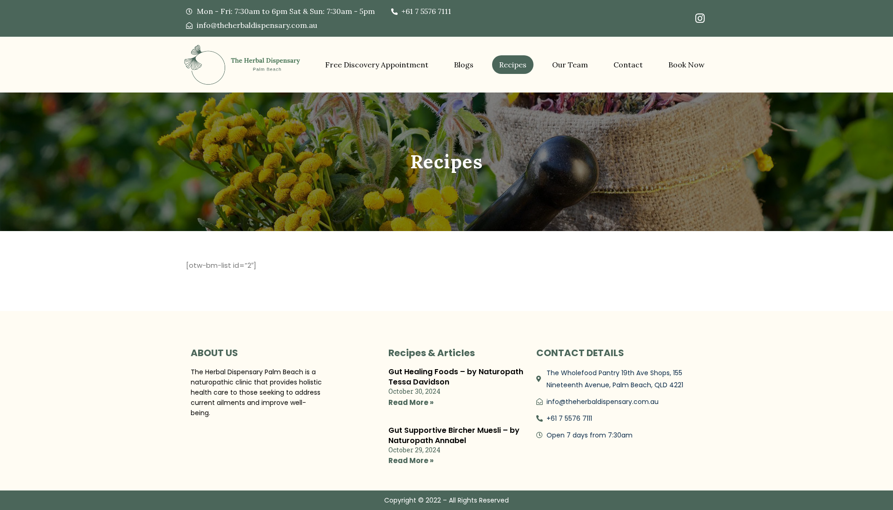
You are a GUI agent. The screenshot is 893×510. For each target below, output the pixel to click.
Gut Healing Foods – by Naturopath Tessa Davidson (455, 376)
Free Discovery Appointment (376, 64)
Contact (628, 64)
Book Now (686, 64)
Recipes (512, 64)
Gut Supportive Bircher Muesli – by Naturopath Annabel (454, 435)
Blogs (463, 64)
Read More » (410, 402)
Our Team (570, 64)
